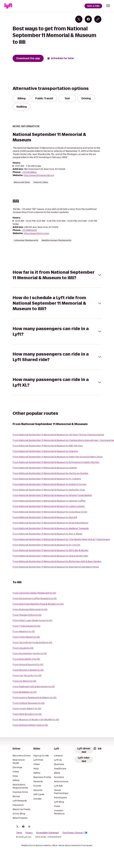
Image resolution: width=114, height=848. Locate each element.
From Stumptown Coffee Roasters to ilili (35, 598)
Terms (19, 832)
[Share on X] (78, 19)
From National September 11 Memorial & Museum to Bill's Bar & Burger (50, 550)
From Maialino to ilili (24, 631)
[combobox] (97, 748)
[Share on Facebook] (88, 19)
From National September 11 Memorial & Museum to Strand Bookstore (50, 522)
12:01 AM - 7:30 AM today (28, 165)
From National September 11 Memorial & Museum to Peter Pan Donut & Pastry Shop (58, 456)
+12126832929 (29, 230)
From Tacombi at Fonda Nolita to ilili (32, 642)
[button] (108, 5)
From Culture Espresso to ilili (28, 703)
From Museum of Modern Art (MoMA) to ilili (36, 719)
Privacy (29, 832)
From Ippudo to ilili (23, 647)
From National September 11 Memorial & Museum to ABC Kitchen (48, 445)
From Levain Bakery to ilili (27, 708)
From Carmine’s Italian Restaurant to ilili (34, 592)
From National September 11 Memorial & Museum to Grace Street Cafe (50, 555)
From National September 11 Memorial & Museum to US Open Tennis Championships (58, 434)
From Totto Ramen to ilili (26, 636)
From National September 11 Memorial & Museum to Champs (45, 451)
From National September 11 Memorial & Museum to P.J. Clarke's (47, 478)
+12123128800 (29, 172)
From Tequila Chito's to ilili (27, 614)
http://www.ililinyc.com (36, 233)
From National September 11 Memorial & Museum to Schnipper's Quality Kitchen (56, 462)
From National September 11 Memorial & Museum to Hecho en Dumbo (50, 473)
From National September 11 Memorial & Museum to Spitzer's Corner (49, 484)
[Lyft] (8, 6)
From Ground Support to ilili (28, 664)
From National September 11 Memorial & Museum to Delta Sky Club (49, 489)
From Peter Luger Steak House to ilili (32, 620)
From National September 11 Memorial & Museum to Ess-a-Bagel (47, 533)
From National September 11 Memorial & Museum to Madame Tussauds (51, 528)
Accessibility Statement (47, 832)
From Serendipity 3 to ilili (26, 658)
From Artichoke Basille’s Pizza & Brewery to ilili (38, 603)
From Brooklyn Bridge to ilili (28, 669)
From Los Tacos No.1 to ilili (27, 675)
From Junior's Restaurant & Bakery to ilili (34, 697)
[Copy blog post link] (97, 19)
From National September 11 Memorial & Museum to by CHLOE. (46, 544)
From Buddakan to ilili (24, 692)
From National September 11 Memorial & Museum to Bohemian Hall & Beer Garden (57, 561)
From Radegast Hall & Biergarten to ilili (34, 686)
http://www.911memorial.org (39, 175)
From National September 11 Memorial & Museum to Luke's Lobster (49, 506)
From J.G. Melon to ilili (24, 681)
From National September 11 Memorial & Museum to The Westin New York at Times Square (61, 539)
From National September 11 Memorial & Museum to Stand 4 (45, 517)
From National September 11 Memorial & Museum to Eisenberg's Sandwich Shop (56, 566)
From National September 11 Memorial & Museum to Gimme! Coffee (49, 500)
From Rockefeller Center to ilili (30, 653)
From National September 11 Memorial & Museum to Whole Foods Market (52, 495)
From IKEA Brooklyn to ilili (27, 714)
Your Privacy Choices (72, 832)
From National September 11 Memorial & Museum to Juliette (45, 467)
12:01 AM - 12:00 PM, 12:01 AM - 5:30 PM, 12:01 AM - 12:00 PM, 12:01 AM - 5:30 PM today (55, 222)
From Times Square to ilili (26, 625)
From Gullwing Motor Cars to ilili (30, 725)
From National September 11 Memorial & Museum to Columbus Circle (50, 511)
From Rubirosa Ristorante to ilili (30, 609)
